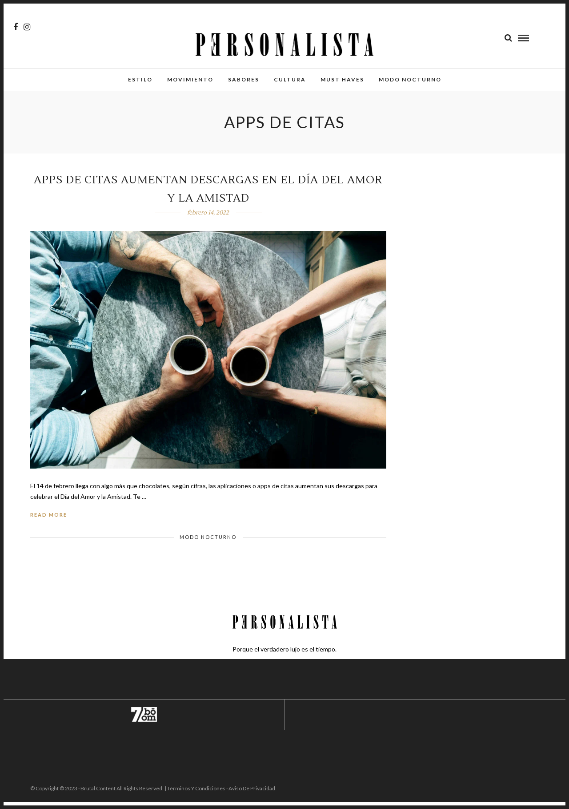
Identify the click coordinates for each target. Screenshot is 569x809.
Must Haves (342, 79)
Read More (48, 515)
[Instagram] (27, 27)
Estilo (140, 79)
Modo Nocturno (410, 79)
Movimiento (190, 79)
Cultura (290, 79)
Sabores (243, 79)
